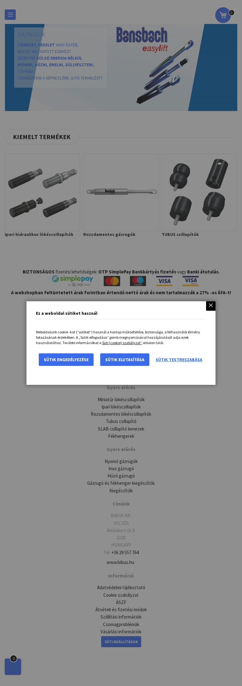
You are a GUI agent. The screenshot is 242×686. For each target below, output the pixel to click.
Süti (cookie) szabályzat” (122, 342)
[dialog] (121, 343)
